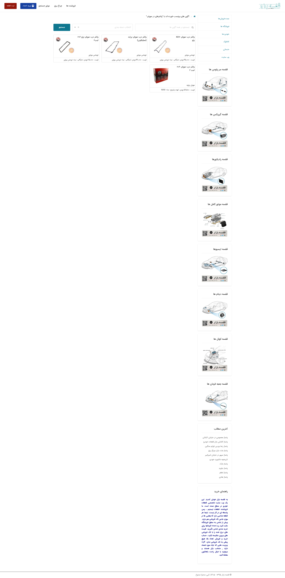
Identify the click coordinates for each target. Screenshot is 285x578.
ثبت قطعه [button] (10, 5)
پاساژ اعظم (224, 472)
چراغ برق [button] (58, 6)
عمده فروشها (211, 525)
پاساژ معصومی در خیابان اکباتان (215, 437)
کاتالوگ (226, 41)
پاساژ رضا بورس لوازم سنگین (216, 446)
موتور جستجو (44, 6)
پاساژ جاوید (223, 468)
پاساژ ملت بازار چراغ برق (218, 450)
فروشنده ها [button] (71, 6)
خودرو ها (225, 34)
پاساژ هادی (223, 477)
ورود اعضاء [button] (27, 5)
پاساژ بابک (224, 464)
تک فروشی (213, 519)
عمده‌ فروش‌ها (223, 18)
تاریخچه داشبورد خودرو (219, 459)
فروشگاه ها (225, 26)
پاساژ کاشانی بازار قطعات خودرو (215, 442)
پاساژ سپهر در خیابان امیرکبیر (216, 455)
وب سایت (225, 57)
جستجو (62, 27)
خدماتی (226, 49)
